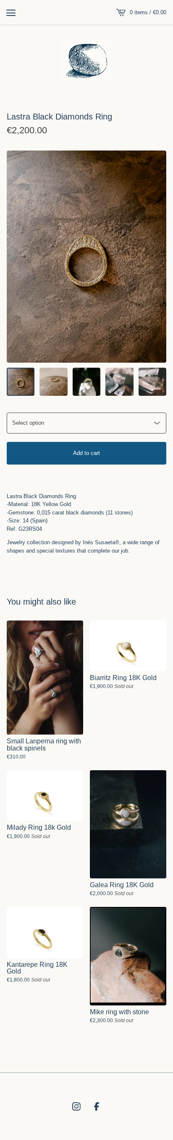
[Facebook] (96, 1106)
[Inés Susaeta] (86, 60)
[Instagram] (76, 1106)
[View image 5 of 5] (152, 381)
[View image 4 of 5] (119, 381)
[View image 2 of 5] (53, 381)
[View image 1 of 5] (20, 381)
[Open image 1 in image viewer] (86, 257)
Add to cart (86, 453)
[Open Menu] (11, 12)
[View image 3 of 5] (86, 381)
